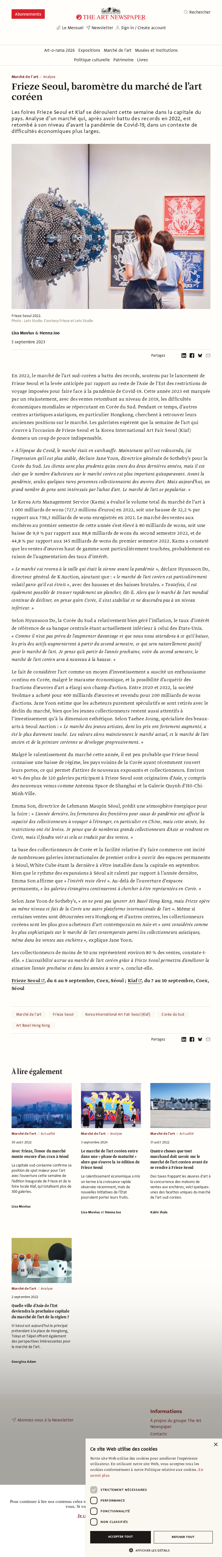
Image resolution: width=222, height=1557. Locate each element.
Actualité (48, 1133)
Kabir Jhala (158, 1212)
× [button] (215, 1445)
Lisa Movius (23, 333)
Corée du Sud (173, 1014)
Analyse (49, 77)
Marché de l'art (25, 77)
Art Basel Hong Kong (33, 1025)
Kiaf (133, 980)
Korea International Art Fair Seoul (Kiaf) (117, 1014)
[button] (151, 1550)
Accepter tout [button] (120, 1536)
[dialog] (154, 1497)
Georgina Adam (24, 1361)
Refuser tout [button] (183, 1537)
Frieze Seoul (26, 980)
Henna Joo (50, 333)
